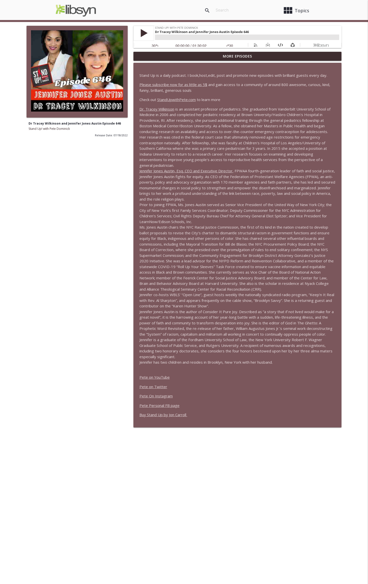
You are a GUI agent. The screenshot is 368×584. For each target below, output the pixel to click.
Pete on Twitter (153, 386)
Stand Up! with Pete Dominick (49, 129)
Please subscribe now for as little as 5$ (173, 84)
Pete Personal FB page (159, 405)
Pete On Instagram (156, 395)
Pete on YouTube (154, 377)
